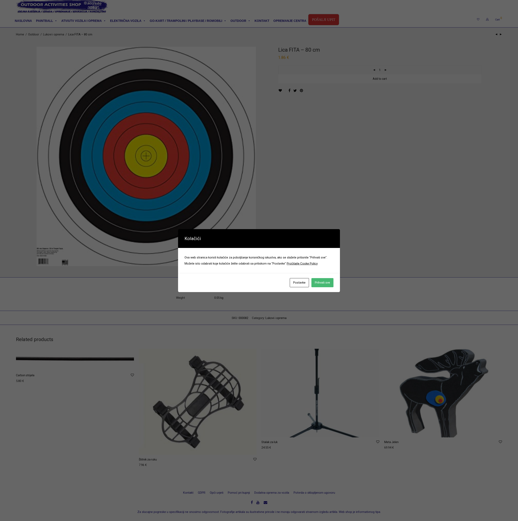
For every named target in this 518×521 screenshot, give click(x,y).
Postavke (299, 282)
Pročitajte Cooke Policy (302, 263)
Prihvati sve (322, 282)
